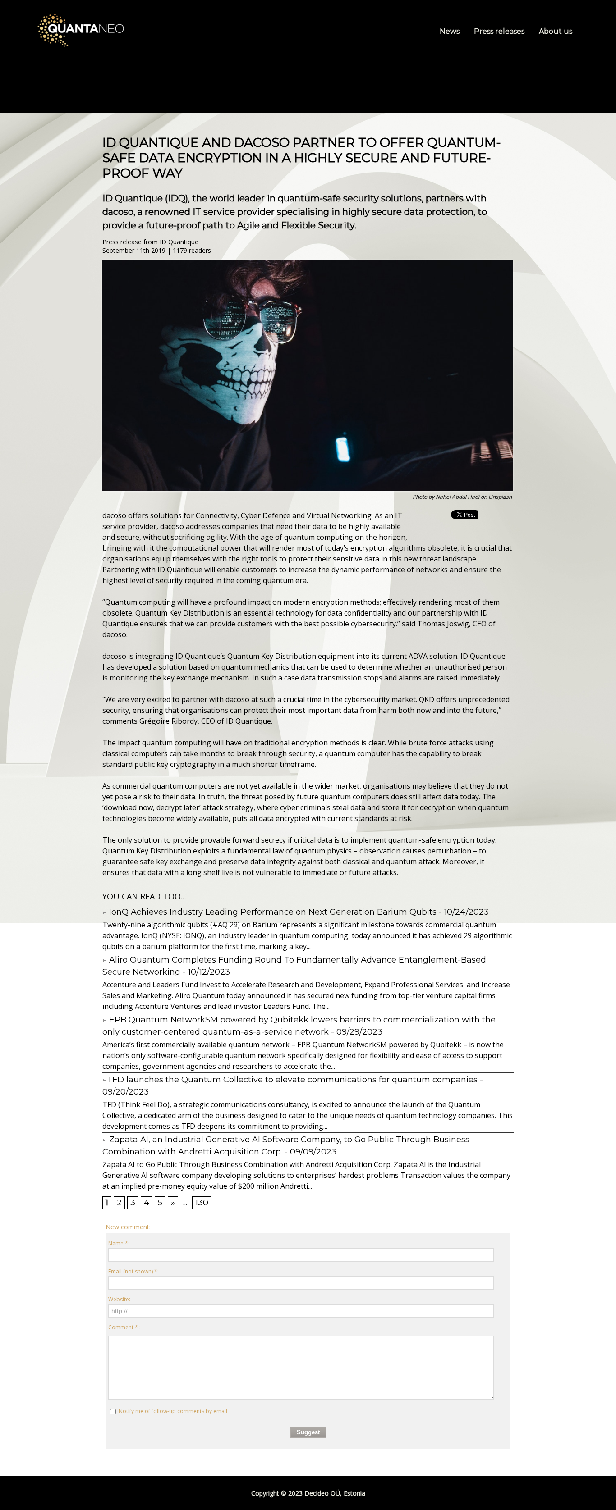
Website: (119, 1299)
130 (201, 1203)
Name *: (118, 1243)
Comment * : (124, 1327)
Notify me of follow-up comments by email (173, 1411)
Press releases (500, 31)
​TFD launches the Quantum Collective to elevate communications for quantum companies (292, 1080)
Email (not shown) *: (133, 1271)
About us (555, 31)
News (450, 31)
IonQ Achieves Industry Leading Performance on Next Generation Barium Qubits (272, 912)
